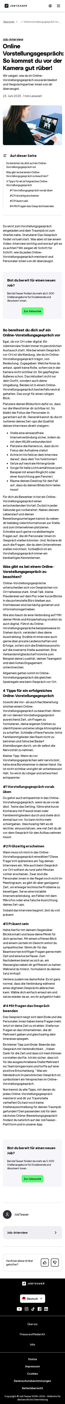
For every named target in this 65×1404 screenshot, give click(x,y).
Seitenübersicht (32, 1388)
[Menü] (58, 6)
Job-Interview (13, 39)
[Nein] (55, 1263)
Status (32, 1359)
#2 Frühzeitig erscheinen (24, 195)
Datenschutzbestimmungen (32, 1380)
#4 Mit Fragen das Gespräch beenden (32, 206)
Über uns (32, 1324)
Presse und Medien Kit (32, 1334)
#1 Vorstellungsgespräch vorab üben (31, 190)
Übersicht (8, 21)
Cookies (32, 1373)
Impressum (32, 1366)
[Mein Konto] (50, 6)
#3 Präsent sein (19, 200)
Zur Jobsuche (32, 311)
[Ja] (45, 1263)
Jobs (32, 1344)
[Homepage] (15, 6)
